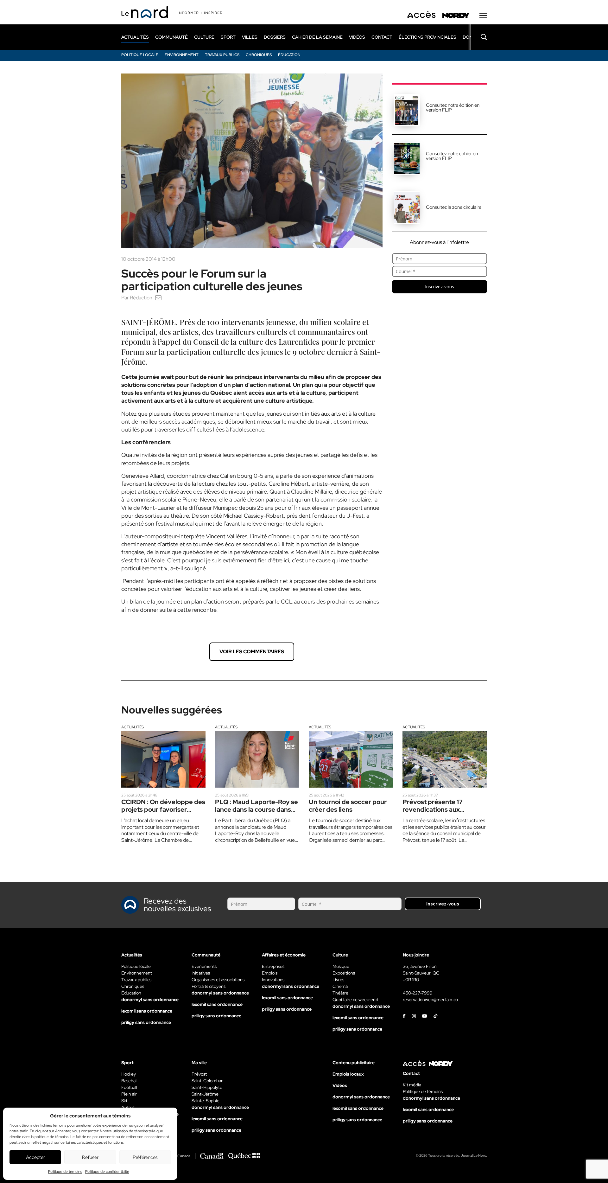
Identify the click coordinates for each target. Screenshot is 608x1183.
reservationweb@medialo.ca (430, 999)
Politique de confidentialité (107, 1171)
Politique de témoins (65, 1171)
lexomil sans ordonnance (146, 1011)
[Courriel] (158, 297)
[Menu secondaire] (483, 15)
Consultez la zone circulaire (453, 207)
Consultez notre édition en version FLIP (452, 107)
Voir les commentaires (251, 651)
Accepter (35, 1157)
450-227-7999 (418, 993)
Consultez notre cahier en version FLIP (452, 156)
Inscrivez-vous (439, 287)
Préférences (145, 1157)
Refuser (90, 1157)
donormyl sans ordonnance (150, 999)
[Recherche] (479, 37)
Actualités (132, 727)
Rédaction (141, 297)
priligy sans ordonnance (146, 1022)
